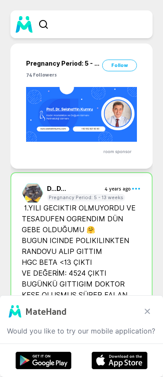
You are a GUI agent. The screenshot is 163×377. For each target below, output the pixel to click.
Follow (119, 65)
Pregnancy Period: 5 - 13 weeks (86, 197)
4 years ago (118, 189)
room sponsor (117, 151)
